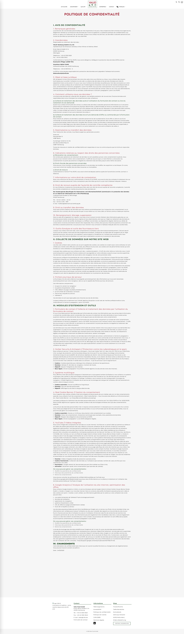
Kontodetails (117, 612)
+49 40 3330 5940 (82, 615)
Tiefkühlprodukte (118, 609)
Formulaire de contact (81, 620)
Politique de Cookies (99, 614)
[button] (181, 2)
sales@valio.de (83, 617)
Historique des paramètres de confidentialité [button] (69, 473)
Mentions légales (98, 620)
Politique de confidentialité (102, 612)
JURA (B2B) (97, 617)
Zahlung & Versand (119, 614)
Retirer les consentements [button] (63, 474)
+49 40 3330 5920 (82, 612)
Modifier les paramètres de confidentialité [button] (68, 471)
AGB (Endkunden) (118, 617)
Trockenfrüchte (118, 606)
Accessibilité (97, 609)
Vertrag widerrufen (122, 623)
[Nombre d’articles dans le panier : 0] (176, 2)
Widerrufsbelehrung (119, 620)
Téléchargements (98, 606)
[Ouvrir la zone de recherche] (178, 2)
